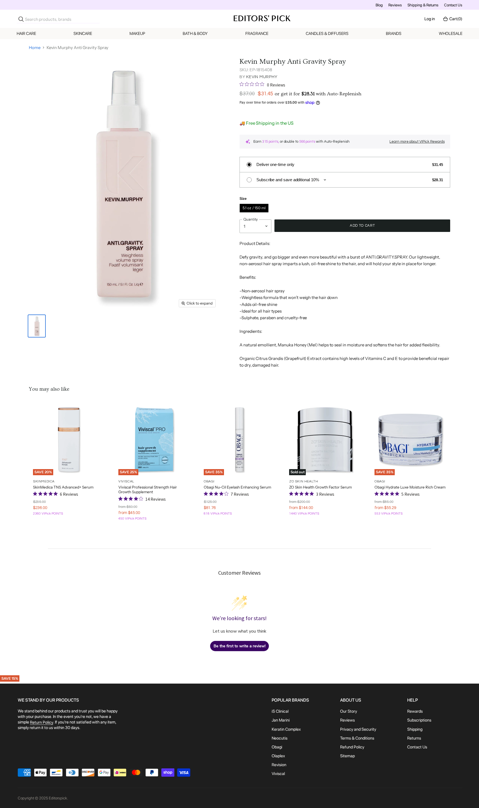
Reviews (395, 5)
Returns (414, 738)
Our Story (348, 711)
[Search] (21, 19)
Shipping (414, 729)
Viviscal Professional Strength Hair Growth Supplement (147, 489)
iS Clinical (280, 711)
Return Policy (41, 722)
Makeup (137, 33)
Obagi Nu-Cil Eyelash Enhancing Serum (237, 487)
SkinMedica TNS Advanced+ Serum (63, 487)
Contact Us (453, 5)
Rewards (415, 711)
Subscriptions (419, 720)
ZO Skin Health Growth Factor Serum (320, 487)
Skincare (82, 33)
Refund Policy (352, 747)
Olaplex (278, 755)
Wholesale (450, 33)
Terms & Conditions (357, 738)
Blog (379, 5)
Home (34, 47)
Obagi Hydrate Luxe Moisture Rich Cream (409, 487)
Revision (279, 764)
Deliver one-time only (275, 164)
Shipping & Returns (423, 5)
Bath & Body (195, 33)
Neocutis (279, 738)
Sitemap (347, 755)
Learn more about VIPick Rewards (417, 142)
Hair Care (26, 33)
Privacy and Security (358, 729)
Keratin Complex (286, 729)
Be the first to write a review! (240, 646)
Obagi (277, 747)
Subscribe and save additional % (287, 179)
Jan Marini (281, 720)
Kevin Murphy (261, 77)
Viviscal (278, 773)
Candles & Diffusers (327, 33)
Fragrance (256, 33)
